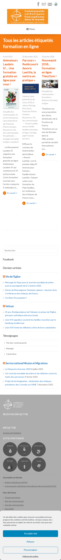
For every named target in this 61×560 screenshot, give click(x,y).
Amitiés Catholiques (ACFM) (16, 482)
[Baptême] (10, 456)
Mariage (32, 105)
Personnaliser (30, 550)
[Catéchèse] (24, 471)
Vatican (9, 306)
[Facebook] (39, 5)
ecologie (6, 139)
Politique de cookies (30, 556)
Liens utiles (9, 509)
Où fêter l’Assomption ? (16, 298)
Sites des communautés (14, 501)
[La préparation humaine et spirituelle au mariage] (10, 471)
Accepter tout (30, 533)
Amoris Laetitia (31, 123)
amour (25, 126)
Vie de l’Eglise (12, 276)
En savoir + (12, 193)
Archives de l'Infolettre (12, 433)
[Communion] (24, 456)
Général (25, 96)
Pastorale (10, 124)
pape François (28, 136)
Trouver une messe (12, 497)
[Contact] (51, 5)
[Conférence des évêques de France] (56, 5)
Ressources (8, 130)
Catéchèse (11, 354)
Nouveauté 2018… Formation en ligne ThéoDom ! (49, 68)
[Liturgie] (39, 471)
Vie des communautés (16, 342)
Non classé (26, 108)
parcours (26, 139)
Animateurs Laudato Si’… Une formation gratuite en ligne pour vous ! (10, 72)
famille (31, 126)
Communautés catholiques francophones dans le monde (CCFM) (30, 486)
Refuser (30, 541)
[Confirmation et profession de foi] (38, 456)
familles (25, 130)
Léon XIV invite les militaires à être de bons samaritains (30, 327)
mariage (32, 133)
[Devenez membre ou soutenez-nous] (45, 5)
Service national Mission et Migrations (26, 363)
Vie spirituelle (8, 136)
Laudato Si (14, 142)
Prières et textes (9, 127)
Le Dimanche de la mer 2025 (18, 369)
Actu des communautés (14, 505)
